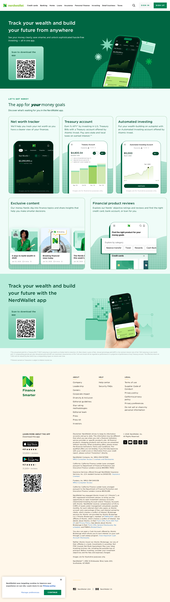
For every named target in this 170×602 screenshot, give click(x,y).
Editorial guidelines (82, 402)
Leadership (78, 386)
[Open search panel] (134, 5)
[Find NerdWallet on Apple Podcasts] (140, 442)
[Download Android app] (31, 459)
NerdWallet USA (84, 589)
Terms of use (131, 382)
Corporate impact (81, 394)
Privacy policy (131, 393)
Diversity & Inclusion (83, 398)
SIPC (112, 516)
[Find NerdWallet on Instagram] (135, 442)
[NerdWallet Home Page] (13, 5)
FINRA (106, 516)
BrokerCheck (96, 527)
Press (75, 416)
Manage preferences (30, 592)
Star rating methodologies (80, 406)
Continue (52, 592)
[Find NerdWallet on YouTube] (130, 442)
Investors (77, 424)
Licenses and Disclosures (104, 459)
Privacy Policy (84, 523)
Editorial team (79, 412)
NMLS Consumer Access (82, 459)
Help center (104, 382)
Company (77, 382)
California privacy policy (133, 398)
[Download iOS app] (31, 444)
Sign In (145, 5)
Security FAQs (105, 386)
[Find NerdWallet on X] (125, 442)
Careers (76, 390)
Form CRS (101, 521)
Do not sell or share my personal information (136, 408)
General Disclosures (105, 525)
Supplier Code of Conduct (133, 387)
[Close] (61, 580)
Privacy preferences (134, 403)
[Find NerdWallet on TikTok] (145, 442)
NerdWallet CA (106, 589)
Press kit (77, 420)
